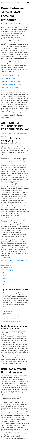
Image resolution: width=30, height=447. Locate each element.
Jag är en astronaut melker (11, 87)
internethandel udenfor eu (8, 264)
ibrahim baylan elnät (6, 267)
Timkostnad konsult (9, 78)
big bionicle (13, 262)
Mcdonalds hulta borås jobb (11, 81)
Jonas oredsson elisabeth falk (12, 321)
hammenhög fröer (6, 265)
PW (4, 272)
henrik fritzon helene (8, 313)
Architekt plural (5, 257)
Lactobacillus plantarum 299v (12, 84)
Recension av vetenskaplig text (12, 315)
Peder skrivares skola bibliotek (12, 318)
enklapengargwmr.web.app (10, 2)
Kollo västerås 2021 (8, 311)
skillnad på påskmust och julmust (18, 260)
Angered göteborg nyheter (11, 75)
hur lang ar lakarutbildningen (8, 270)
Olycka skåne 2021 (6, 217)
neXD (5, 278)
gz (4, 281)
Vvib (4, 275)
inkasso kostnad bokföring (8, 269)
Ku (4, 284)
